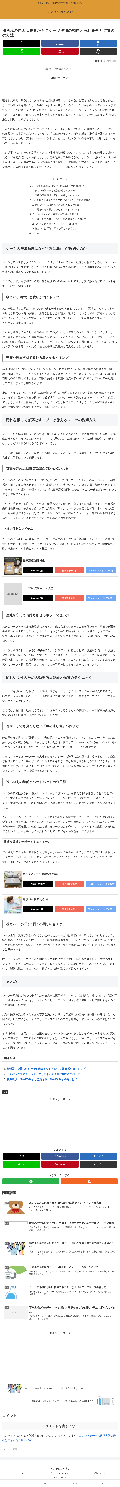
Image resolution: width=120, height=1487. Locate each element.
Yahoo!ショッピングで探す (101, 570)
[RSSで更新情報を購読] (89, 1181)
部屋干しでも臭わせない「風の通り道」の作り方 (60, 219)
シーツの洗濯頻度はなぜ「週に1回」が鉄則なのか (58, 185)
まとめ (35, 233)
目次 (55, 179)
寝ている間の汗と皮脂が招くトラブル (55, 190)
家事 (5, 1092)
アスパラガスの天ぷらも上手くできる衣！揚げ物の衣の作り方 (43, 1074)
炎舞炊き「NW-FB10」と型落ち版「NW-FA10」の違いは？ (42, 1079)
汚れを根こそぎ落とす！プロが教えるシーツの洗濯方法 (61, 200)
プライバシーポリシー (60, 1473)
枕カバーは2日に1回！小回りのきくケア (56, 228)
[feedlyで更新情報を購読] (30, 1181)
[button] (98, 51)
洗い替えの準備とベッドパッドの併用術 (56, 223)
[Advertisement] (60, 86)
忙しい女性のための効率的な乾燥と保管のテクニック (60, 214)
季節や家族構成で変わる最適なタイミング (57, 195)
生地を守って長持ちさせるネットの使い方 (57, 209)
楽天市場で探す (69, 570)
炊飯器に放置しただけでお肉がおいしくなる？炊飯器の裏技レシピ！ (47, 1068)
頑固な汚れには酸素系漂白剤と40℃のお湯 (57, 204)
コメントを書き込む (60, 1426)
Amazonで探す (38, 570)
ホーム (21, 1473)
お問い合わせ (99, 1473)
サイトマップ (60, 1477)
